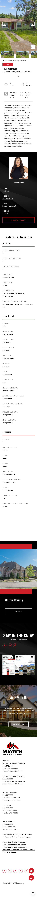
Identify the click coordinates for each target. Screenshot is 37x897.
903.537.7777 (7, 795)
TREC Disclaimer (9, 852)
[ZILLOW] (26, 871)
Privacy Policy (20, 883)
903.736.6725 (7, 198)
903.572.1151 (7, 779)
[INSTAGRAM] (10, 645)
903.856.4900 (7, 808)
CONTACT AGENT (18, 220)
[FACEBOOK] (4, 645)
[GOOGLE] (21, 871)
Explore (18, 611)
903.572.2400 (7, 766)
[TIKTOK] (15, 645)
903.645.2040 (7, 824)
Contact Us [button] (18, 724)
